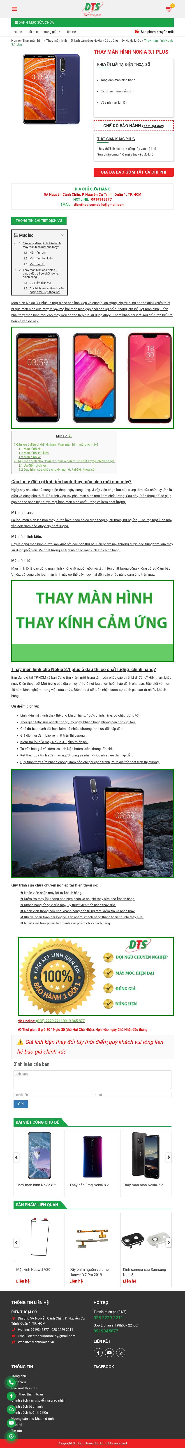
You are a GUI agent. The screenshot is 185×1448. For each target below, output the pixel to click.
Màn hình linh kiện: (33, 453)
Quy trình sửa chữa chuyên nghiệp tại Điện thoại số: (56, 469)
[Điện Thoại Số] (92, 9)
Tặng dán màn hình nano (118, 80)
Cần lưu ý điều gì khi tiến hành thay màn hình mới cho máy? (56, 444)
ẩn (70, 436)
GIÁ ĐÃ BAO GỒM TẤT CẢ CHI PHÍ (133, 172)
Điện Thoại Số (87, 1443)
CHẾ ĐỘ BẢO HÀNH (133, 125)
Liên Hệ (70, 32)
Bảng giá (50, 32)
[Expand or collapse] (62, 235)
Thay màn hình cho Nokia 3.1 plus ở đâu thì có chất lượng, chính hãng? (64, 461)
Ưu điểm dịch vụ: (32, 465)
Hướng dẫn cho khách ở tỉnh (32, 1419)
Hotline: (81, 199)
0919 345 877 (74, 1021)
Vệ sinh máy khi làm (114, 102)
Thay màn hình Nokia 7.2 (143, 1185)
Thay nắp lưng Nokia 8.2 (89, 1185)
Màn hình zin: (30, 449)
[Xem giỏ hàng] (169, 9)
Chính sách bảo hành (27, 1406)
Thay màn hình (33, 40)
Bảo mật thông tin (24, 1388)
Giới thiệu (32, 32)
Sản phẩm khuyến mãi (157, 32)
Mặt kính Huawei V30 (33, 1269)
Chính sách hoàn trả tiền (29, 1413)
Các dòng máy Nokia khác (123, 40)
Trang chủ (18, 1376)
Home (18, 32)
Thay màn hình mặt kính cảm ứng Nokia (74, 40)
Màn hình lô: (29, 457)
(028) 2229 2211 (49, 1021)
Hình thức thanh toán (27, 1394)
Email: (66, 204)
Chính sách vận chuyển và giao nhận (38, 1400)
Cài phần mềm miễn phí (117, 91)
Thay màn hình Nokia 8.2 (36, 1185)
